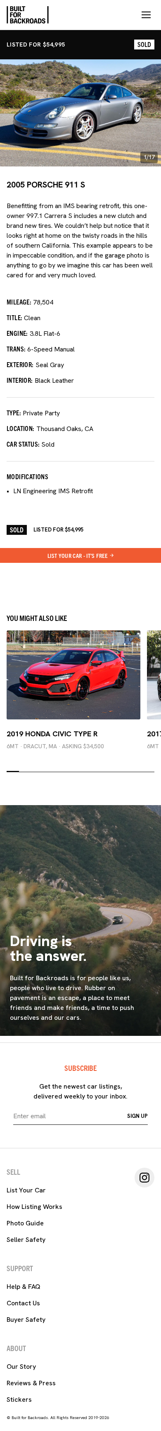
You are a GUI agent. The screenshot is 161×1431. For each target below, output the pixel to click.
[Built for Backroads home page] (28, 14)
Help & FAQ (23, 1286)
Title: (14, 317)
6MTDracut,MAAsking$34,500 (55, 746)
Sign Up (137, 1116)
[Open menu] (146, 15)
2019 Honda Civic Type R (52, 733)
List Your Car (26, 1190)
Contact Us (23, 1303)
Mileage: (19, 301)
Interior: (20, 380)
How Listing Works (34, 1206)
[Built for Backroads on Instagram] (144, 1177)
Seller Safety (26, 1239)
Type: (14, 412)
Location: (21, 428)
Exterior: (20, 364)
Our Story (21, 1366)
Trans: (16, 348)
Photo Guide (25, 1223)
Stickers (19, 1399)
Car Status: (23, 444)
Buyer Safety (26, 1319)
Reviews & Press (31, 1383)
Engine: (17, 333)
